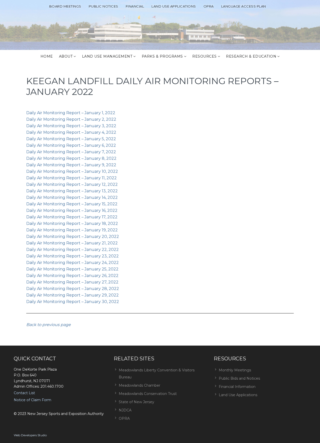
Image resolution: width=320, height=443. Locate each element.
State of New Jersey (136, 402)
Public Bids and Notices (239, 378)
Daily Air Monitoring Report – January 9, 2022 (71, 165)
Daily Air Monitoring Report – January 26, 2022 (72, 275)
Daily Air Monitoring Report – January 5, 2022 (71, 138)
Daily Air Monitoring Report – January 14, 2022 (72, 197)
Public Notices (103, 6)
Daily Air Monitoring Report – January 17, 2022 (72, 217)
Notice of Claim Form (32, 400)
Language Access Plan (243, 6)
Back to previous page (48, 324)
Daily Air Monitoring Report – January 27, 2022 (72, 282)
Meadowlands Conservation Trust (148, 393)
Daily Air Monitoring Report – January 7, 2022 (71, 152)
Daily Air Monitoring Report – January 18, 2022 (72, 223)
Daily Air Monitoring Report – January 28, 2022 (72, 288)
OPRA (209, 6)
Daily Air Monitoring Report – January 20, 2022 (72, 236)
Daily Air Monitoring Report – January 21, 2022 (72, 243)
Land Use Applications (174, 6)
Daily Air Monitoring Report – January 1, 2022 (70, 112)
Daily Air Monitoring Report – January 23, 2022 (72, 256)
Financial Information (237, 386)
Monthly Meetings (235, 370)
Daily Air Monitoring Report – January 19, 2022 (72, 230)
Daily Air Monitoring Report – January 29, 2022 (72, 295)
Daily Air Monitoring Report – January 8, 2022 (71, 158)
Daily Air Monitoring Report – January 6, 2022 (71, 145)
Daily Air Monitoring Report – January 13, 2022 (72, 191)
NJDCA (125, 410)
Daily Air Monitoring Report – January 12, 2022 (72, 184)
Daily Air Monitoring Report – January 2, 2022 (71, 119)
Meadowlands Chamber (139, 385)
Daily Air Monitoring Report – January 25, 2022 (72, 269)
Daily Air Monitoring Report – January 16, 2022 (72, 210)
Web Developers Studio (30, 435)
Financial (135, 6)
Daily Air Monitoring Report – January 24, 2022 (72, 262)
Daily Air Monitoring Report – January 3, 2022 (71, 125)
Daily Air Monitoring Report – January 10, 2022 (72, 171)
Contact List (24, 393)
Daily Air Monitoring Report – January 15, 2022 (72, 204)
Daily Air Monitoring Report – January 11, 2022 (71, 178)
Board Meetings (65, 6)
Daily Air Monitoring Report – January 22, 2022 (72, 249)
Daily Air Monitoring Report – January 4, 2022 (71, 132)
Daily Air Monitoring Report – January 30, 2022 (72, 301)
